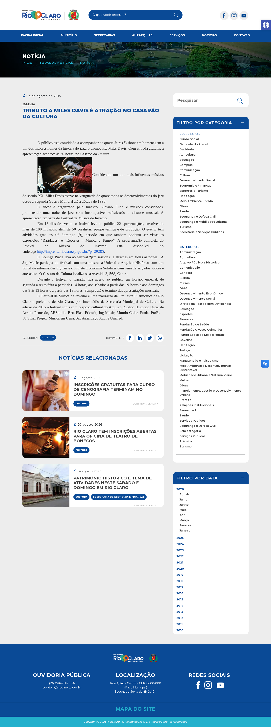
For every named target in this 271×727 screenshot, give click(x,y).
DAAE (183, 288)
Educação (187, 160)
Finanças (186, 319)
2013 (179, 612)
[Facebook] (224, 15)
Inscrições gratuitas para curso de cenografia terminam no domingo (114, 389)
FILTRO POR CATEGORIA (204, 122)
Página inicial (32, 35)
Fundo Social (189, 139)
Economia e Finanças (195, 185)
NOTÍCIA (87, 63)
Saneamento (189, 410)
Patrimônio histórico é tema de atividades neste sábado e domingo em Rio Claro (112, 483)
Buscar (174, 15)
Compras (186, 165)
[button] (266, 25)
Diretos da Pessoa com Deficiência (205, 304)
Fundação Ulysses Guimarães (201, 329)
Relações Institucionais (197, 405)
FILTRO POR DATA (197, 478)
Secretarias (104, 35)
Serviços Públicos (193, 420)
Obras (184, 206)
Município (69, 35)
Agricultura (188, 154)
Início (27, 63)
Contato (242, 35)
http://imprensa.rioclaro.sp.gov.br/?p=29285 (70, 251)
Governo (186, 340)
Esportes (186, 314)
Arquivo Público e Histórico (200, 262)
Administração (190, 252)
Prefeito (185, 400)
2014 (180, 605)
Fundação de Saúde (194, 324)
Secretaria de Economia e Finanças (119, 497)
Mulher (185, 380)
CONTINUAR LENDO (144, 403)
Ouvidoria (187, 149)
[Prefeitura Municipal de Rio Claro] (50, 15)
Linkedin (140, 338)
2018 (179, 581)
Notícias (209, 35)
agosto (185, 494)
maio (183, 510)
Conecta (186, 273)
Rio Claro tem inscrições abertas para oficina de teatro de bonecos (115, 436)
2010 (179, 630)
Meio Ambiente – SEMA (196, 201)
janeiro (185, 530)
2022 (180, 556)
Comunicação (190, 170)
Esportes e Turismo (194, 191)
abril (183, 515)
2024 (180, 544)
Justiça (185, 350)
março (184, 520)
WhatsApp (160, 338)
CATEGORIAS (190, 247)
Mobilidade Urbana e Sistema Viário (206, 375)
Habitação (187, 196)
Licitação (186, 355)
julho (183, 499)
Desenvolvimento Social (197, 180)
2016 (179, 593)
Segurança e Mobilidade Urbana (203, 222)
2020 (180, 568)
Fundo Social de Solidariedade (202, 335)
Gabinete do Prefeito (195, 144)
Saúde (184, 211)
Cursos (185, 283)
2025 (180, 538)
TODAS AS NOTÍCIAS (56, 63)
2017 (179, 587)
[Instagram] (234, 15)
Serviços (177, 35)
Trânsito (186, 441)
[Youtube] (244, 15)
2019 (179, 575)
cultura (48, 337)
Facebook (130, 338)
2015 (179, 599)
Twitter (150, 338)
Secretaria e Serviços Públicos (202, 232)
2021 (179, 562)
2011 (179, 624)
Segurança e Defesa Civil (198, 216)
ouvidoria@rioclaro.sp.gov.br (61, 687)
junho (184, 504)
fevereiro (186, 525)
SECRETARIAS (190, 134)
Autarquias (142, 35)
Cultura (28, 104)
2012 (179, 618)
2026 (180, 489)
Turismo (186, 227)
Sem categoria (190, 431)
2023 (180, 550)
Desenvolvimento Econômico (201, 293)
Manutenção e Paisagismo (199, 360)
